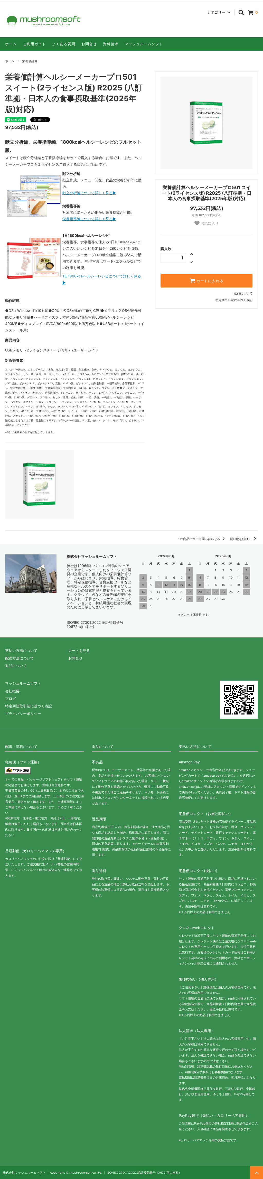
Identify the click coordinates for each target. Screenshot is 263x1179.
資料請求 (110, 44)
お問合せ (89, 44)
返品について (243, 293)
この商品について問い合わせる (199, 539)
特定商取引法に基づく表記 (233, 300)
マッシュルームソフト (144, 44)
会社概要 (12, 691)
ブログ (10, 698)
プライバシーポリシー (23, 713)
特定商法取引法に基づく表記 (28, 706)
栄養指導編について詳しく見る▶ (89, 219)
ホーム (11, 44)
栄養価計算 (29, 61)
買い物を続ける (241, 539)
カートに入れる (209, 280)
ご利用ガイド (34, 44)
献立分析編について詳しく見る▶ (89, 193)
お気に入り (209, 223)
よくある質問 (63, 44)
